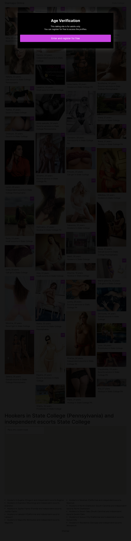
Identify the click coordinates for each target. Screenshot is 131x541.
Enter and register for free (65, 38)
